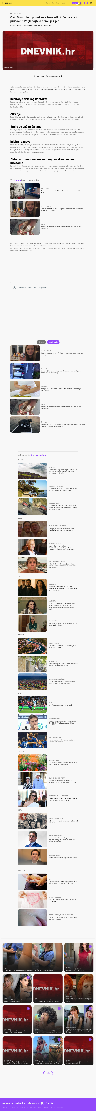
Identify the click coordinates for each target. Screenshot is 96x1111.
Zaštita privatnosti (43, 1107)
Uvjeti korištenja (31, 1107)
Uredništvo (6, 1107)
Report (63, 3)
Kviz (57, 3)
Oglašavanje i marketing (18, 1107)
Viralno (48, 3)
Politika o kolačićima (57, 1107)
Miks (53, 3)
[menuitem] (91, 3)
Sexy (68, 3)
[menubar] (91, 3)
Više (48, 1073)
